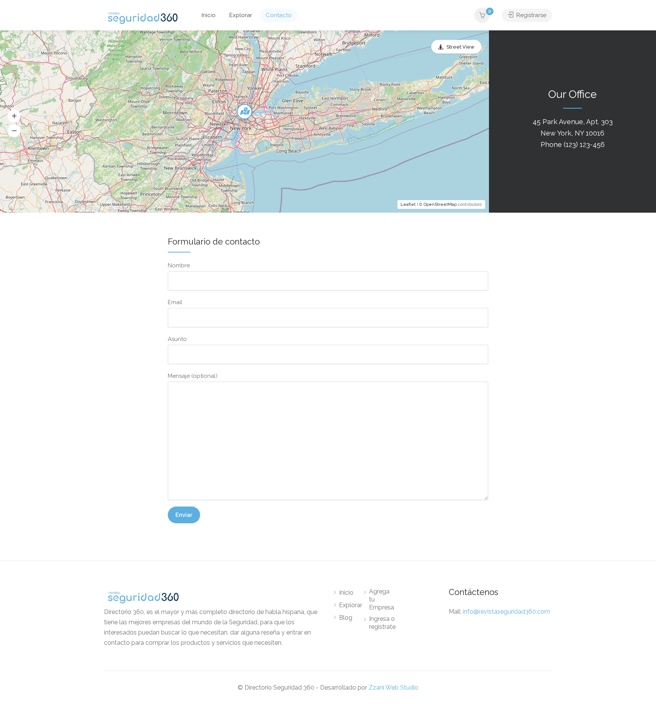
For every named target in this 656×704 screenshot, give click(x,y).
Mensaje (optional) (193, 376)
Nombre (179, 265)
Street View (460, 47)
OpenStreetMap (440, 204)
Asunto (177, 339)
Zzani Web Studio (393, 687)
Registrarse (530, 15)
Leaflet (408, 204)
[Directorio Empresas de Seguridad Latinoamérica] (142, 17)
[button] (14, 116)
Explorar (240, 15)
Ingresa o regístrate (382, 622)
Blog (345, 617)
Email (175, 302)
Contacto (279, 15)
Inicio (209, 15)
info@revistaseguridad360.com (506, 611)
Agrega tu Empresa (381, 599)
